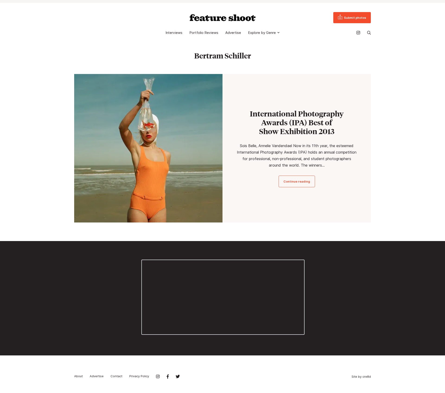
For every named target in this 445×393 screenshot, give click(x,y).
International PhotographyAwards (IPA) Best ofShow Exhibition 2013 (297, 122)
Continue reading (296, 181)
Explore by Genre (262, 33)
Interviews (173, 33)
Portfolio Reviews (203, 33)
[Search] (369, 32)
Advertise (233, 33)
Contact (116, 376)
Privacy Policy (139, 376)
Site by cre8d (361, 376)
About (78, 376)
